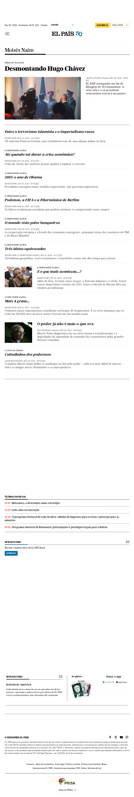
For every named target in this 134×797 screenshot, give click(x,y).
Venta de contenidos (45, 764)
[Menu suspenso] (7, 34)
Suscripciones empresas (64, 768)
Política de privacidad (90, 764)
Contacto (30, 764)
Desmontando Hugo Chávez (45, 68)
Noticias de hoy (94, 768)
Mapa (104, 764)
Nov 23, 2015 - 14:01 (28, 138)
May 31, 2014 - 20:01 (29, 307)
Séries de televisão (14, 63)
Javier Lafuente (93, 78)
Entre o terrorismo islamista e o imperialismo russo (49, 132)
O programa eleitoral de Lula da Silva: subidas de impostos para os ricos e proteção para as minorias (62, 518)
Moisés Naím (19, 50)
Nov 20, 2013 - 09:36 (71, 330)
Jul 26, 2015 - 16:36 (28, 184)
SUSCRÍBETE (102, 25)
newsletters (13, 542)
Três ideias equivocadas (25, 249)
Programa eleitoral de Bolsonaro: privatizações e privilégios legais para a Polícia (60, 527)
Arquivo (76, 676)
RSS (78, 768)
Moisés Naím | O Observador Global (22, 255)
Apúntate (11, 553)
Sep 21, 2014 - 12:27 (51, 255)
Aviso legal (60, 764)
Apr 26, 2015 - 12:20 (28, 229)
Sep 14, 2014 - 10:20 (61, 278)
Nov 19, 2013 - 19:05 (34, 361)
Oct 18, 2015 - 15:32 (28, 161)
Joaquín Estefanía (14, 361)
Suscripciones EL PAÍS (43, 768)
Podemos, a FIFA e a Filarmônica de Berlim (42, 200)
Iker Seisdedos (44, 330)
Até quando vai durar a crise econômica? (40, 155)
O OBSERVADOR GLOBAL (48, 268)
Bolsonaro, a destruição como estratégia (36, 503)
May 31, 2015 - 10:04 (29, 206)
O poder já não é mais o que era (65, 324)
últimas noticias (15, 496)
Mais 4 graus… (17, 301)
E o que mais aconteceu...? (59, 272)
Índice (84, 768)
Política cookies (73, 764)
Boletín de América (18, 685)
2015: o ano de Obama (23, 177)
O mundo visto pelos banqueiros (32, 223)
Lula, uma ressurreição (25, 510)
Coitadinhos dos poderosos (28, 355)
